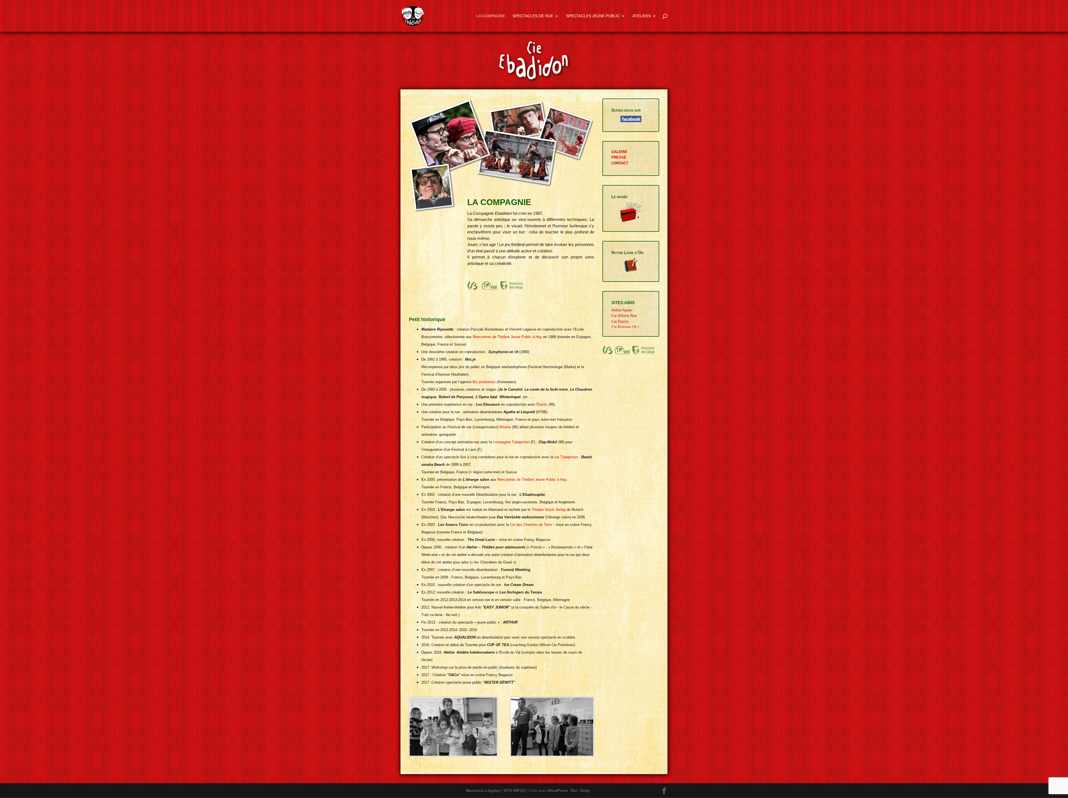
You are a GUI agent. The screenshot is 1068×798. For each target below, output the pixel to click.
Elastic (542, 404)
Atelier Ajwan (621, 310)
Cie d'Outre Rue (624, 316)
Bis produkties (484, 382)
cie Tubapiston (566, 457)
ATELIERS (641, 16)
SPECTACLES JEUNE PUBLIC (593, 16)
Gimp (585, 790)
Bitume (505, 427)
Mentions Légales (483, 790)
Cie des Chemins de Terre (531, 525)
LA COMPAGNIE (490, 16)
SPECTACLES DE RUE (533, 16)
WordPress (558, 790)
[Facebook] (664, 791)
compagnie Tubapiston (511, 442)
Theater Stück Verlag (548, 510)
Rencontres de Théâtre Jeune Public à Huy (507, 337)
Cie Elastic (620, 321)
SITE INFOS (514, 790)
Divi (574, 790)
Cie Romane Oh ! (625, 327)
